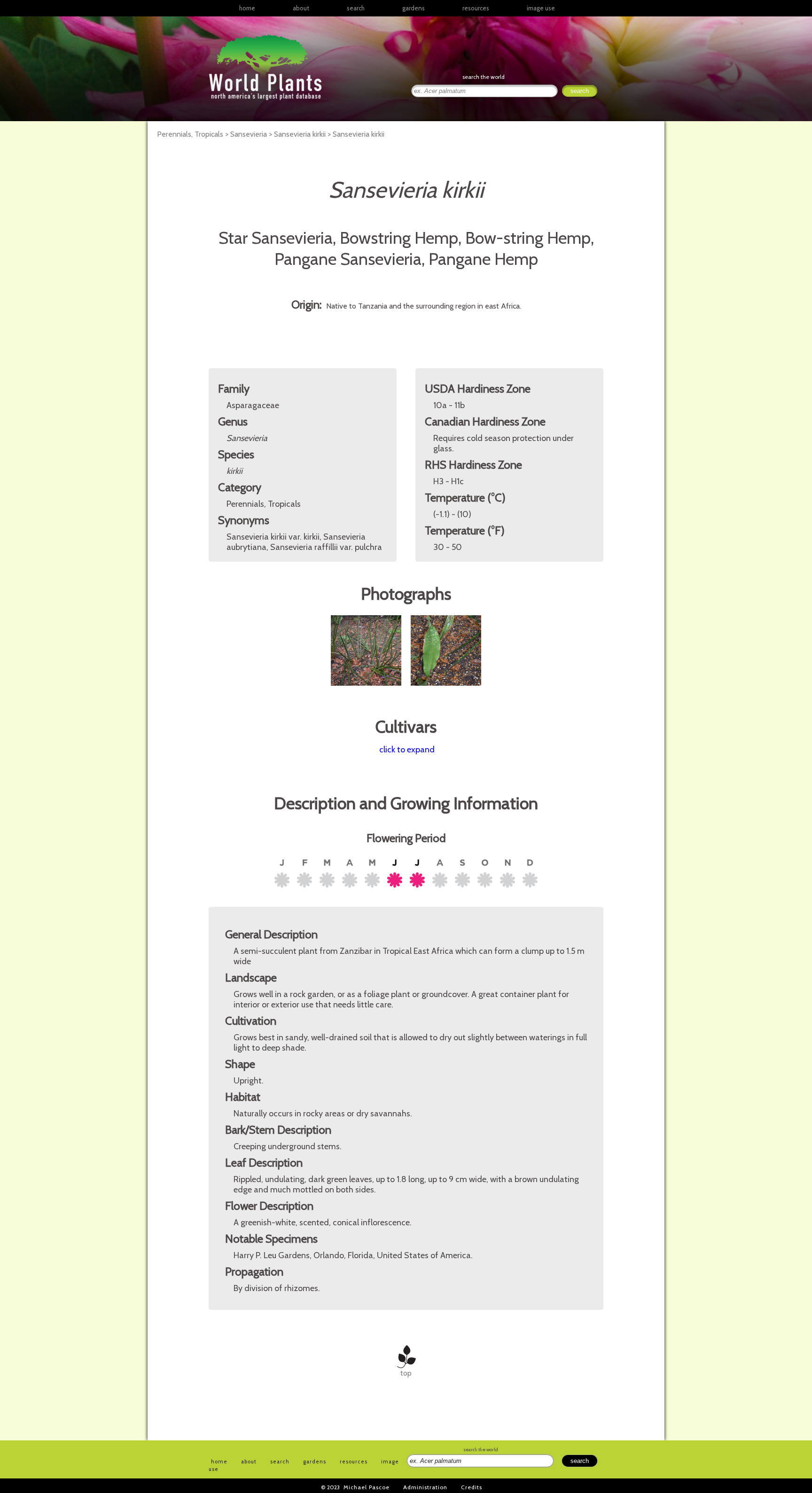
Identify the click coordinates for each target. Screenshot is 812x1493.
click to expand (407, 749)
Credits (471, 1487)
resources (353, 1461)
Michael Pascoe (367, 1487)
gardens (413, 8)
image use (541, 8)
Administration (425, 1487)
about (301, 8)
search (356, 8)
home (247, 8)
